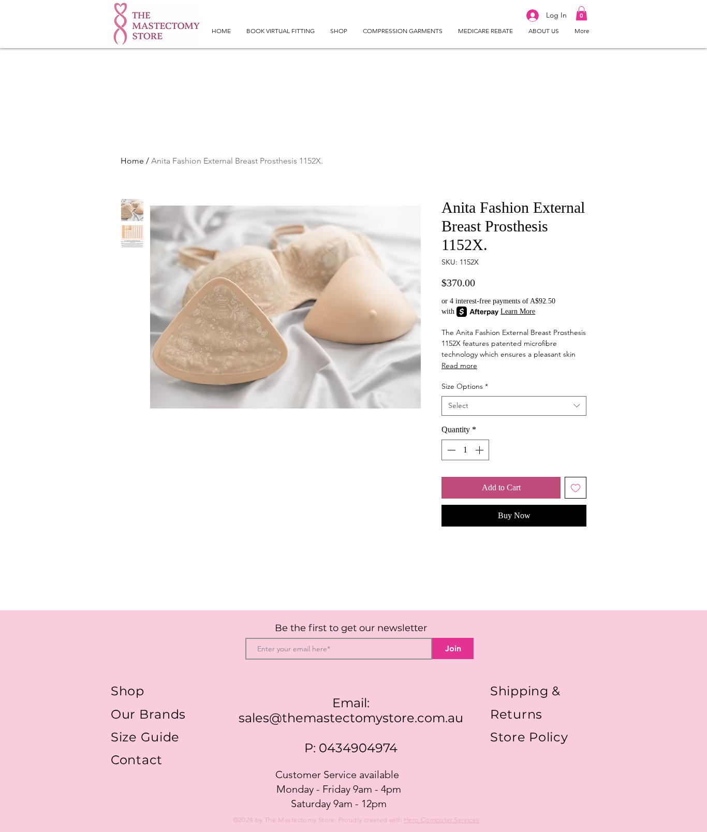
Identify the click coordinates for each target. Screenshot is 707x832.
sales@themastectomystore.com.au (351, 717)
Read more (459, 365)
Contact (137, 759)
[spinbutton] (465, 450)
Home (132, 161)
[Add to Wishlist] (575, 488)
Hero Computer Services (442, 820)
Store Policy (529, 737)
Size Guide (145, 737)
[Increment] (480, 450)
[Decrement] (450, 450)
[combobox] (513, 406)
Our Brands (148, 714)
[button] (581, 13)
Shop (127, 690)
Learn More (517, 311)
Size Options (464, 386)
